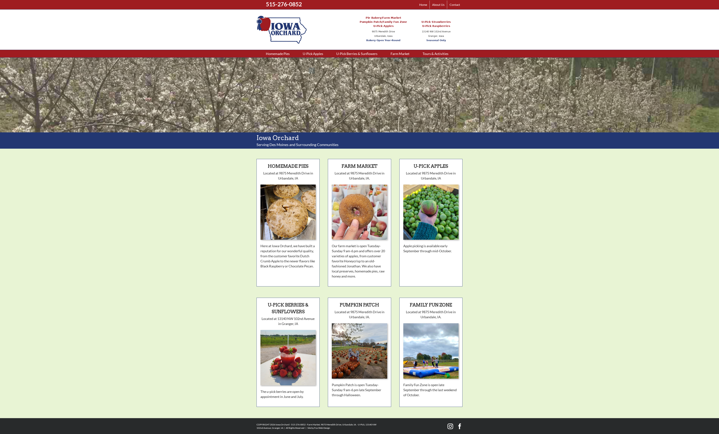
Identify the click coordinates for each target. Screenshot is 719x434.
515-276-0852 (284, 4)
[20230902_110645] (359, 186)
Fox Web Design (322, 428)
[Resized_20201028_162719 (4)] (359, 325)
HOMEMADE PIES (288, 166)
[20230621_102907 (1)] (288, 332)
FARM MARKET (359, 166)
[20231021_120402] (431, 186)
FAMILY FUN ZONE (431, 305)
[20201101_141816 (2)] (288, 186)
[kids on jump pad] (431, 325)
